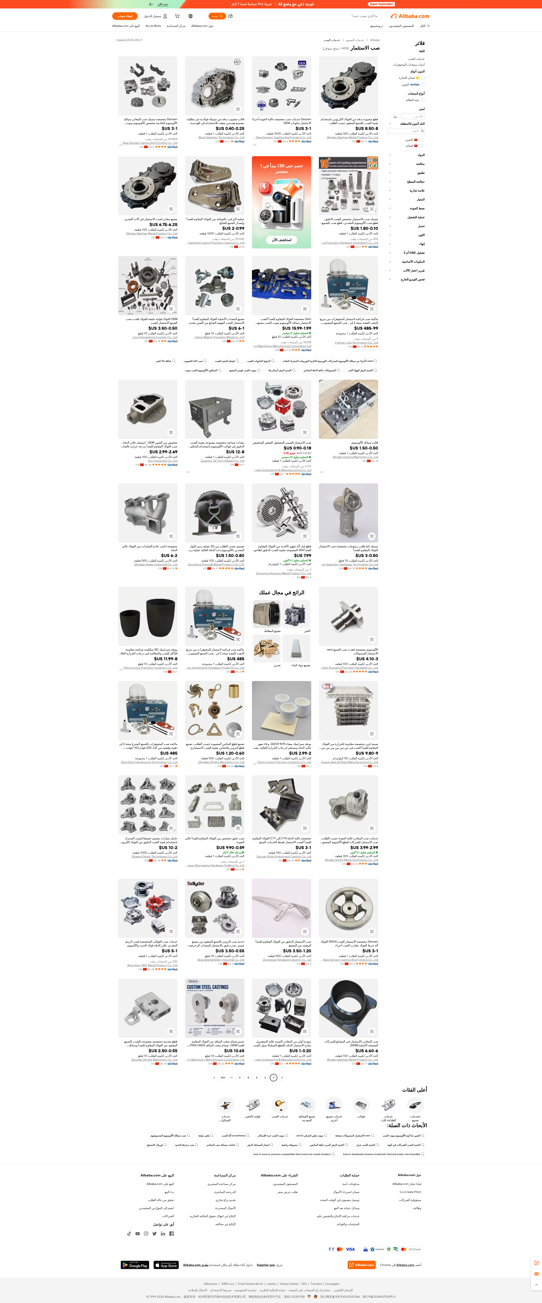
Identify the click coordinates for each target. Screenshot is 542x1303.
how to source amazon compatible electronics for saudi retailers (292, 1154)
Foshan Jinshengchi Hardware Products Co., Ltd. (214, 667)
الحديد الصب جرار (365, 1144)
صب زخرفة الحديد (184, 1144)
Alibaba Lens (405, 1265)
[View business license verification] (309, 1297)
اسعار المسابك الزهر (258, 1144)
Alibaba (375, 40)
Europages (332, 1283)
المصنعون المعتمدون (285, 1184)
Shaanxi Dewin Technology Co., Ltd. (154, 856)
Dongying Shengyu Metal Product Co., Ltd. (283, 573)
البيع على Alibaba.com (160, 1184)
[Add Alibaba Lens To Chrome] (362, 1265)
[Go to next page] (214, 1077)
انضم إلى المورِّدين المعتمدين (156, 1208)
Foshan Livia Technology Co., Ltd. (356, 342)
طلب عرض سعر (287, 1192)
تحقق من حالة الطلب (161, 1200)
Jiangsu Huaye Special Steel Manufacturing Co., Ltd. (348, 762)
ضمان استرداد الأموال (346, 1192)
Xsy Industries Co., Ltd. (162, 460)
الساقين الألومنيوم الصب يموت (201, 370)
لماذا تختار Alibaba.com (407, 1184)
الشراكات (168, 1216)
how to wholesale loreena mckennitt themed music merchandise (381, 1154)
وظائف (417, 1208)
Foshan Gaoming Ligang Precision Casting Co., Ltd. (214, 242)
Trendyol (316, 1283)
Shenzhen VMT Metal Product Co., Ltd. (152, 965)
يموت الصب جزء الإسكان (271, 1135)
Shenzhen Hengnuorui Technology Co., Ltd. (149, 762)
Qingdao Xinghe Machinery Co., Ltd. (221, 762)
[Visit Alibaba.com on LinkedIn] (163, 1233)
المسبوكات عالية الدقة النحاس (320, 370)
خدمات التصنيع (355, 40)
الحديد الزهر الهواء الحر (360, 370)
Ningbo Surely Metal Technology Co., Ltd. (351, 860)
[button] (230, 16)
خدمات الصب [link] (332, 40)
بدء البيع (169, 1192)
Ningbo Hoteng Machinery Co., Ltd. (355, 457)
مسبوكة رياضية (289, 1144)
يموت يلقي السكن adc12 (309, 1135)
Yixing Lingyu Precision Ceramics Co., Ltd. (150, 667)
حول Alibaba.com (409, 1175)
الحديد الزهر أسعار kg (279, 370)
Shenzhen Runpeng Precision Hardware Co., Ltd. (348, 667)
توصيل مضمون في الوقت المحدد (339, 1200)
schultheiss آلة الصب (233, 1135)
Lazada (271, 1283)
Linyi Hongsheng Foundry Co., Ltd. (154, 337)
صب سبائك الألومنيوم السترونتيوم (168, 1135)
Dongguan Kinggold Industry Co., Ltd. (287, 959)
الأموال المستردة (225, 1208)
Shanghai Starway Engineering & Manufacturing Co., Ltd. (281, 470)
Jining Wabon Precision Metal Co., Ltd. (219, 337)
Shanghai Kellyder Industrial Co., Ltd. (220, 959)
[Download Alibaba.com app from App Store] (166, 1265)
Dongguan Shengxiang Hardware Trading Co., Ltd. (214, 865)
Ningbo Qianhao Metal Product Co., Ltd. (352, 137)
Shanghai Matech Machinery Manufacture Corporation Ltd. (281, 346)
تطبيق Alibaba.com (196, 1265)
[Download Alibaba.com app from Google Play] (135, 1265)
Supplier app (266, 1265)
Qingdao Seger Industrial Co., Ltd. (155, 564)
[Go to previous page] (282, 1077)
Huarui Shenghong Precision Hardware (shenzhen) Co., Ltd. (348, 242)
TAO (304, 1283)
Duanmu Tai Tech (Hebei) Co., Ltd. (222, 460)
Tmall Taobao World (250, 1283)
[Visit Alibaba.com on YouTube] (137, 1233)
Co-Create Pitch (410, 1192)
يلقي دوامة (203, 1135)
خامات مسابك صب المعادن (220, 1144)
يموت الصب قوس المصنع (243, 370)
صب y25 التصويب (193, 361)
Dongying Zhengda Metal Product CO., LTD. (216, 564)
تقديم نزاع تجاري (226, 1200)
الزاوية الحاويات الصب (258, 361)
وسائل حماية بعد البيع (346, 1208)
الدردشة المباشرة (225, 1192)
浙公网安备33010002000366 (340, 1296)
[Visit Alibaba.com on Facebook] (171, 1233)
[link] (536, 1262)
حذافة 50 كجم (163, 361)
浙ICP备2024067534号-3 (379, 1296)
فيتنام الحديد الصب (225, 361)
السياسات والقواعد (348, 1224)
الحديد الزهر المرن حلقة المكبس (327, 1144)
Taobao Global (288, 1283)
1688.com (227, 1283)
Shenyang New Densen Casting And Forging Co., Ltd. (281, 137)
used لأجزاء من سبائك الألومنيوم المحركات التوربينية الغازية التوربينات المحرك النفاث (328, 361)
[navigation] (406, 559)
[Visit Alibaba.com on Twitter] (154, 1233)
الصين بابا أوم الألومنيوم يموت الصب (401, 1135)
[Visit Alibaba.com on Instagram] (146, 1233)
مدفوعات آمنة (350, 1184)
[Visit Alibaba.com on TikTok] (129, 1233)
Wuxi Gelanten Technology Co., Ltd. (221, 137)
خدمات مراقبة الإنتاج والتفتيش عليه (338, 1216)
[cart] (177, 16)
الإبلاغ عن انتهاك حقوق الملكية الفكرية (213, 1216)
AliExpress (210, 1283)
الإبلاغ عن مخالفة (225, 1224)
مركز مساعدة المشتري (221, 1184)
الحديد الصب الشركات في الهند (403, 1144)
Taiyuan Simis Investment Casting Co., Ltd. (283, 856)
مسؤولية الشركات (410, 1200)
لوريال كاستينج (155, 1144)
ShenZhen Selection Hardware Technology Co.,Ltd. (348, 564)
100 (223, 1077)
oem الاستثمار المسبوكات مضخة (352, 1135)
